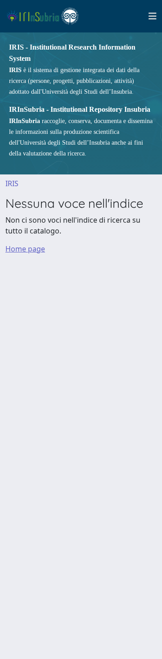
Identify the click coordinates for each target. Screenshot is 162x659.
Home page (25, 249)
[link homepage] (46, 16)
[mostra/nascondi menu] (152, 16)
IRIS (11, 183)
